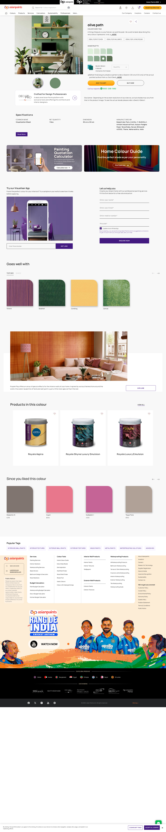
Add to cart (101, 83)
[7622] (55, 83)
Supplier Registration (144, 568)
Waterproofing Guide (116, 587)
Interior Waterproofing (117, 576)
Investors (138, 13)
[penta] (128, 691)
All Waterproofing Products (118, 562)
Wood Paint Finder (62, 574)
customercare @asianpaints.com (15, 571)
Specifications (24, 114)
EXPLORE (140, 388)
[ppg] (99, 691)
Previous (153, 273)
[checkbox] (101, 228)
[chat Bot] (158, 823)
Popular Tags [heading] (13, 543)
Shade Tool (60, 578)
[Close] (162, 827)
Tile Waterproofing (116, 583)
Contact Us (141, 580)
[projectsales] (83, 691)
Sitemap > (136, 703)
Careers (147, 13)
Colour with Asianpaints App (65, 585)
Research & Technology (145, 565)
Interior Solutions (35, 564)
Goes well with (18, 264)
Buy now (130, 83)
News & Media (142, 571)
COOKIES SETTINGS (135, 827)
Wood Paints (95, 548)
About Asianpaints (143, 556)
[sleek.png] (38, 691)
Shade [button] (18, 273)
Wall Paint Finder (62, 571)
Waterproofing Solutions (130, 548)
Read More (22, 134)
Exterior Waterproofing (117, 580)
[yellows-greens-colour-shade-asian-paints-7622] (50, 44)
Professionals (65, 13)
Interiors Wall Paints (16, 548)
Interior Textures (37, 548)
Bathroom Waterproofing (118, 566)
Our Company (127, 13)
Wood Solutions (34, 578)
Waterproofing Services (37, 567)
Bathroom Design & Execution (39, 574)
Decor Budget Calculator (37, 594)
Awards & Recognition (144, 574)
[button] (132, 8)
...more (113, 34)
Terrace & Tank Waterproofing (119, 569)
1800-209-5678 (14, 566)
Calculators (41, 13)
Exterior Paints (88, 586)
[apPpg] (114, 691)
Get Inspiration (61, 567)
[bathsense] (54, 691)
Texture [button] (10, 273)
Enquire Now (124, 241)
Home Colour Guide (63, 560)
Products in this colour (28, 404)
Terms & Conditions (144, 605)
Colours (12, 13)
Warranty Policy (143, 596)
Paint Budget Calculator (37, 587)
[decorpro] (68, 691)
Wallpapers (87, 569)
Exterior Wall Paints (57, 548)
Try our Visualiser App (18, 188)
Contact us (157, 13)
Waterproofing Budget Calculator (40, 590)
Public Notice (142, 608)
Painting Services (35, 560)
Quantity (116, 67)
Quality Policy (142, 599)
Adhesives (150, 548)
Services (31, 13)
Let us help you (108, 188)
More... (75, 13)
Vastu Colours (61, 581)
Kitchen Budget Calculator (38, 597)
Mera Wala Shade (62, 564)
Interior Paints (88, 562)
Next (158, 273)
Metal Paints (110, 548)
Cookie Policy (142, 591)
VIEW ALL (141, 405)
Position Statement (144, 602)
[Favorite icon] (54, 413)
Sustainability (53, 13)
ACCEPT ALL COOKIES (152, 827)
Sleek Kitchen (34, 571)
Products (21, 13)
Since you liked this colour (26, 479)
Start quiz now (120, 165)
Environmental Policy (144, 594)
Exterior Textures (78, 548)
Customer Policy (143, 588)
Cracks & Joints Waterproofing (119, 573)
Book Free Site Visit (152, 8)
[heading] (96, 39)
